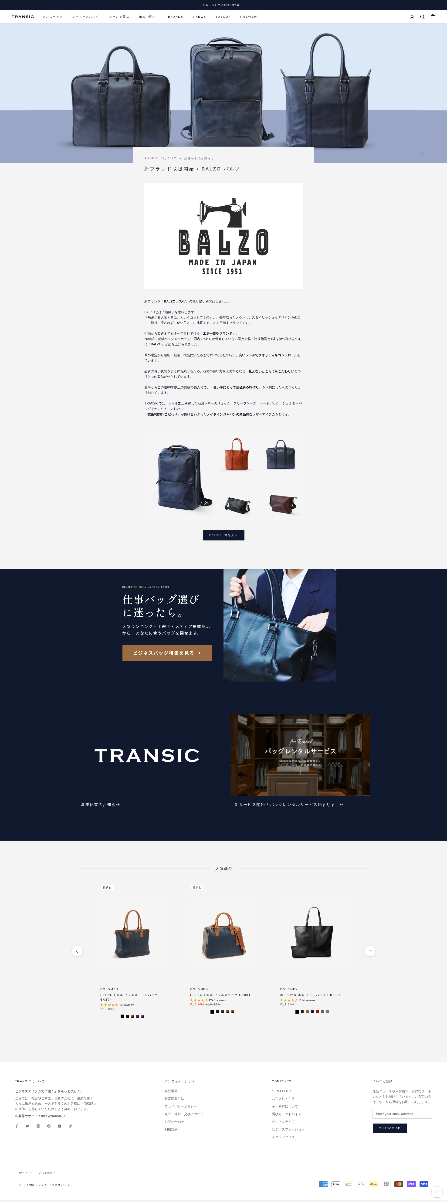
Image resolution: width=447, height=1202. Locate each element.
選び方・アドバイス (286, 1114)
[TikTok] (70, 1126)
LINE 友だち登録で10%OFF (223, 4)
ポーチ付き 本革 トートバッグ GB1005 (310, 995)
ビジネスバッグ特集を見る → (167, 652)
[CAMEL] (307, 1011)
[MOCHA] (327, 1011)
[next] (370, 951)
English (45, 1172)
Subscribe (390, 1128)
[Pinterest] (49, 1126)
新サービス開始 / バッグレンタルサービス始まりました (289, 804)
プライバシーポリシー (181, 1106)
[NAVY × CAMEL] (142, 1016)
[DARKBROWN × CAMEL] (132, 1016)
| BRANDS (174, 16)
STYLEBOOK (281, 1091)
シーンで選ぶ (119, 16)
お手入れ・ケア (283, 1098)
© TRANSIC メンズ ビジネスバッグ (44, 1185)
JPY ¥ (23, 1172)
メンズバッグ (53, 16)
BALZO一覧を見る (223, 535)
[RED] (317, 1011)
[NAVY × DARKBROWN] (137, 1016)
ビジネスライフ (283, 1122)
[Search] (422, 16)
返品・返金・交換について (184, 1114)
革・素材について (285, 1106)
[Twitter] (27, 1126)
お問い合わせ (174, 1122)
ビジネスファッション (288, 1129)
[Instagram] (38, 1126)
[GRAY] (322, 1011)
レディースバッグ (85, 16)
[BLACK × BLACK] (122, 1016)
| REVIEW (248, 16)
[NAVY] (312, 1011)
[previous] (77, 951)
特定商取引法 (174, 1098)
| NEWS (199, 16)
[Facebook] (16, 1126)
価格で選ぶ (147, 16)
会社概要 (171, 1091)
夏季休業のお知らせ (100, 804)
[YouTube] (59, 1126)
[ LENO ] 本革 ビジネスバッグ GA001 (220, 995)
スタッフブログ (283, 1137)
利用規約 (171, 1129)
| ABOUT (223, 16)
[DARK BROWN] (302, 1011)
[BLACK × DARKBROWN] (127, 1016)
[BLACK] (297, 1011)
